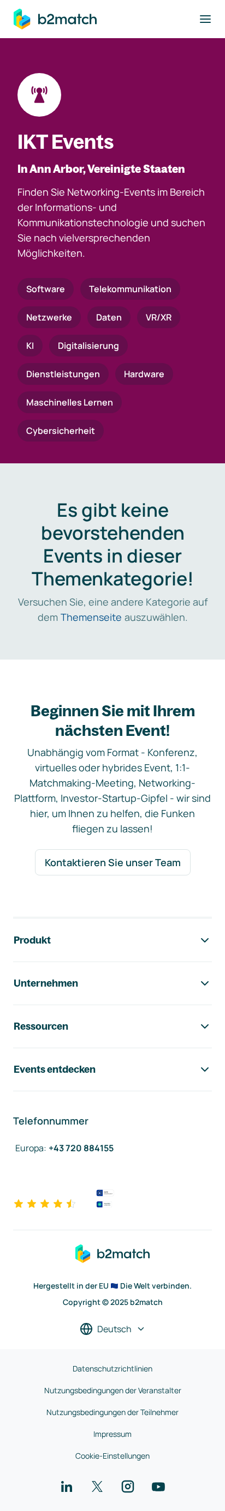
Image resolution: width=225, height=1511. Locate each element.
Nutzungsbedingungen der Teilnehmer (112, 1412)
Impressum (112, 1434)
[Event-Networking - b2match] (55, 19)
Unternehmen (46, 983)
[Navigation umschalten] (205, 19)
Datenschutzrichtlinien (112, 1368)
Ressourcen (41, 1026)
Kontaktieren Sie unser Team (113, 862)
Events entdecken (55, 1069)
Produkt (32, 940)
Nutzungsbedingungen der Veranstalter (112, 1390)
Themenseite (91, 617)
